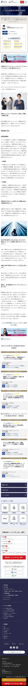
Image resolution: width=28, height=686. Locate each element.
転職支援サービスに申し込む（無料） (14, 683)
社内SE (23, 524)
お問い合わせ (21, 643)
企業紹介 (6, 624)
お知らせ (5, 638)
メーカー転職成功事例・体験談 (23, 5)
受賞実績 (6, 585)
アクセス (5, 635)
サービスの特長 (7, 605)
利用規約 (3, 670)
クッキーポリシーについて (7, 673)
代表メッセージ (6, 628)
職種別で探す (5, 484)
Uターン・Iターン (6, 338)
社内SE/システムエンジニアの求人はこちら (14, 679)
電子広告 (13, 643)
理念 (4, 626)
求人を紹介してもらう (9, 589)
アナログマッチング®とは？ (9, 611)
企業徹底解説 (7, 593)
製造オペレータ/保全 (14, 524)
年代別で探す (5, 490)
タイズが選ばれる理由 (8, 608)
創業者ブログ (6, 636)
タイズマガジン (7, 597)
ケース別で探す (5, 495)
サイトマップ (7, 599)
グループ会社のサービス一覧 (14, 652)
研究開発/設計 (5, 512)
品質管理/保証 (5, 523)
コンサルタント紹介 (7, 633)
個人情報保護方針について (7, 671)
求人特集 (6, 587)
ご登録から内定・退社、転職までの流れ (13, 591)
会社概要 (5, 631)
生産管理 (23, 512)
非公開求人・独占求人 (8, 614)
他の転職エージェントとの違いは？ (10, 613)
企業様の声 (6, 618)
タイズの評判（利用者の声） (9, 616)
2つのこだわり (6, 630)
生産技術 (14, 512)
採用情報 (6, 643)
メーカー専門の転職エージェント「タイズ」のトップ (9, 5)
